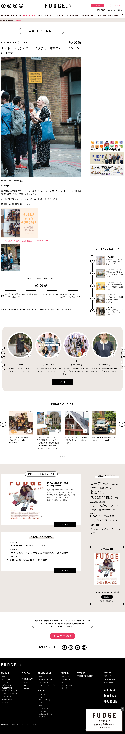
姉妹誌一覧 (107, 676)
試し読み (107, 597)
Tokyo (93, 509)
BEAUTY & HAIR (44, 15)
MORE (65, 524)
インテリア (115, 520)
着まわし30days (105, 488)
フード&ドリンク (44, 700)
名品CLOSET (6, 679)
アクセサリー (6, 702)
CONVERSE (93, 488)
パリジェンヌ (99, 520)
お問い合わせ (16, 724)
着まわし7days (7, 699)
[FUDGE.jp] (58, 5)
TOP (2, 309)
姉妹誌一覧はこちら (106, 601)
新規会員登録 (62, 636)
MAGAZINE (96, 15)
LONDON (19, 20)
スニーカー (93, 513)
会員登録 (97, 5)
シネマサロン (43, 711)
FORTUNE (84, 15)
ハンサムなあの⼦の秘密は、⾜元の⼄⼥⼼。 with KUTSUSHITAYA (24, 241)
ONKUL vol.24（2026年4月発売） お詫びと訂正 (28, 560)
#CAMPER (30, 278)
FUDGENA (74, 15)
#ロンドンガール (50, 278)
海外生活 (64, 688)
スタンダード (6, 696)
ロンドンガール (99, 505)
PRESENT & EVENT (111, 15)
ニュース (5, 682)
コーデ (95, 483)
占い (117, 498)
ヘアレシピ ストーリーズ (47, 682)
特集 (3, 677)
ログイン (117, 5)
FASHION (5, 15)
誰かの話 (42, 717)
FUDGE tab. (16, 15)
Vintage (95, 525)
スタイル (115, 505)
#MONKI (39, 278)
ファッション (66, 677)
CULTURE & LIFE (60, 15)
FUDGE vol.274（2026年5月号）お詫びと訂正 (27, 545)
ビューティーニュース (46, 679)
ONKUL (115, 510)
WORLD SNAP (29, 15)
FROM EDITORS (109, 679)
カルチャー (43, 694)
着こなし (97, 492)
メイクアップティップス (47, 685)
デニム (106, 484)
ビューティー (66, 679)
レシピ (64, 682)
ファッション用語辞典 (9, 694)
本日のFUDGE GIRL (105, 510)
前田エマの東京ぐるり (46, 714)
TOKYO (2, 20)
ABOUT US (4, 724)
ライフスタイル (44, 697)
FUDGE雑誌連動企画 (97, 502)
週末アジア (43, 706)
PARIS (10, 20)
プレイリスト (43, 708)
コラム (41, 703)
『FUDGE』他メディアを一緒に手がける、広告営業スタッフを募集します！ (39, 553)
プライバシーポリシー (31, 724)
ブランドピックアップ (9, 691)
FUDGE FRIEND (101, 497)
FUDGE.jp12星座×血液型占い (104, 516)
